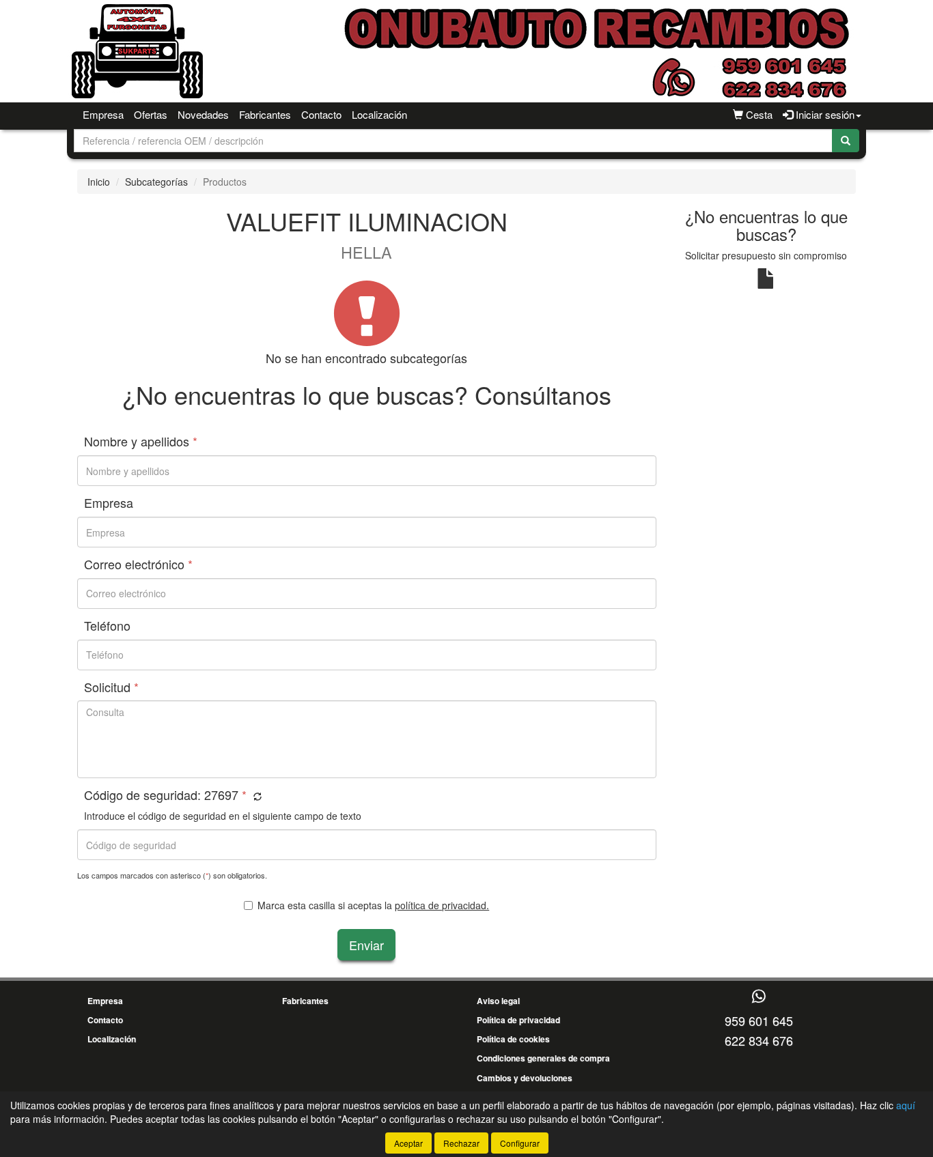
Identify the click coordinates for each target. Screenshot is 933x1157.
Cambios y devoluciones (524, 1078)
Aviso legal (498, 1001)
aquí (905, 1105)
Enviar (366, 945)
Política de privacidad (518, 1020)
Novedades (203, 114)
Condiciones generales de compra (543, 1058)
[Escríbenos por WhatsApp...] (758, 997)
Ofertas (150, 114)
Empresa (103, 114)
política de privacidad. (442, 905)
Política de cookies (513, 1039)
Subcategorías (156, 181)
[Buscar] (845, 140)
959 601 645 (759, 1020)
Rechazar (461, 1143)
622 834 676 (759, 1040)
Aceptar (408, 1143)
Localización (379, 114)
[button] (256, 796)
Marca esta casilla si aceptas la (373, 905)
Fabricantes (265, 114)
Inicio (98, 181)
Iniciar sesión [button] (823, 114)
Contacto (321, 114)
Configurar (520, 1143)
